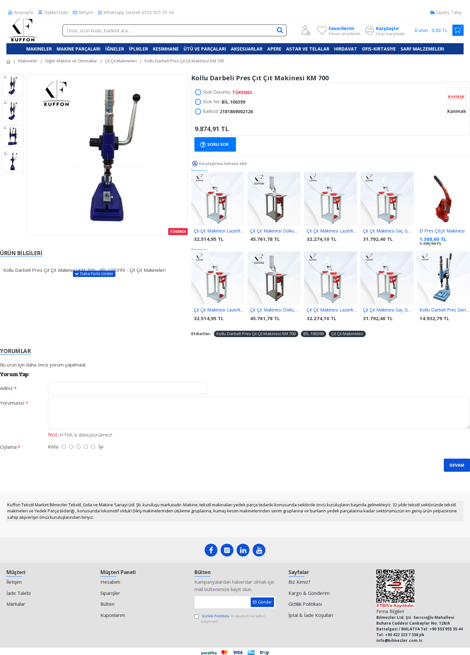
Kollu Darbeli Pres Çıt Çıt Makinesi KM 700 (256, 333)
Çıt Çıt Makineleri (121, 61)
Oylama (8, 447)
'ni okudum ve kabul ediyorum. (233, 618)
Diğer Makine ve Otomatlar (71, 61)
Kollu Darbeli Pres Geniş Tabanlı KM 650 (444, 310)
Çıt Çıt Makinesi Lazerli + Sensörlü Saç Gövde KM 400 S (219, 231)
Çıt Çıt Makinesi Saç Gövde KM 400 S (388, 231)
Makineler (28, 61)
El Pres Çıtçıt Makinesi (442, 231)
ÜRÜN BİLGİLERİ (21, 252)
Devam (457, 465)
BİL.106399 (313, 333)
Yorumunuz (12, 402)
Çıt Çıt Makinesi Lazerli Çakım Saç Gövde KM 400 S (332, 231)
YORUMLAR (15, 350)
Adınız (6, 388)
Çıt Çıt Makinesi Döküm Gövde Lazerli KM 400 (275, 231)
